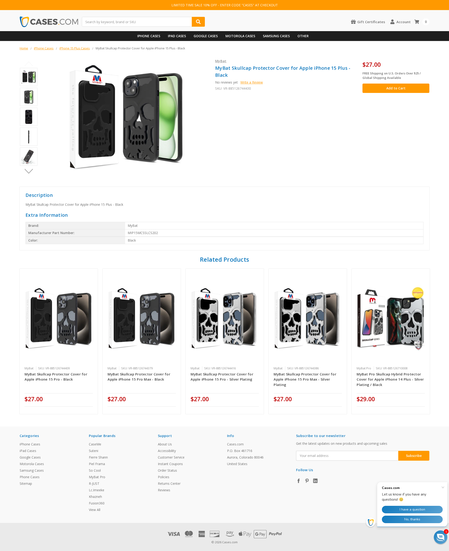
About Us (165, 444)
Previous (29, 63)
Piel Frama (97, 464)
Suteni (93, 450)
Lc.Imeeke (96, 490)
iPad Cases (177, 36)
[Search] (198, 22)
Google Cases (206, 36)
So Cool (95, 470)
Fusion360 (97, 503)
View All (94, 509)
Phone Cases (30, 477)
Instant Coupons (170, 464)
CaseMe (95, 444)
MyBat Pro (97, 477)
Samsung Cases (276, 36)
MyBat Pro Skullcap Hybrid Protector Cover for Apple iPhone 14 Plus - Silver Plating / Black (390, 379)
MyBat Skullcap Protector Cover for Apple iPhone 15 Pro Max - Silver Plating (305, 379)
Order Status (167, 470)
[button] (440, 537)
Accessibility (167, 450)
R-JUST (94, 483)
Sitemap (26, 483)
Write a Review (251, 82)
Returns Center (169, 483)
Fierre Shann (98, 457)
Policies (163, 477)
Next (29, 171)
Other (303, 36)
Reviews (164, 490)
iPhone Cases (148, 36)
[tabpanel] (58, 341)
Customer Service (171, 457)
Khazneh (95, 496)
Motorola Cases (240, 36)
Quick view (59, 318)
